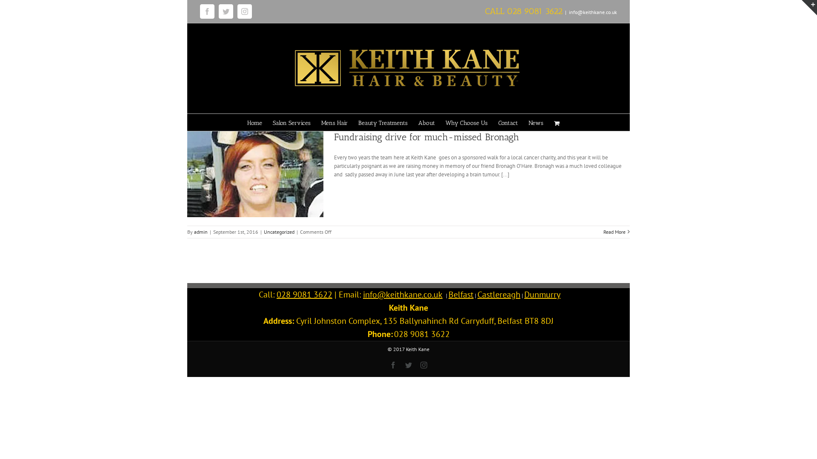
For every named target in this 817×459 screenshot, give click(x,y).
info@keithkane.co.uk (593, 12)
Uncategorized (279, 232)
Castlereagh (498, 294)
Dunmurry (542, 294)
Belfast (461, 294)
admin (201, 232)
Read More (614, 232)
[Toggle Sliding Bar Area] (809, 7)
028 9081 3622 (535, 11)
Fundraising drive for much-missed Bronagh (426, 137)
